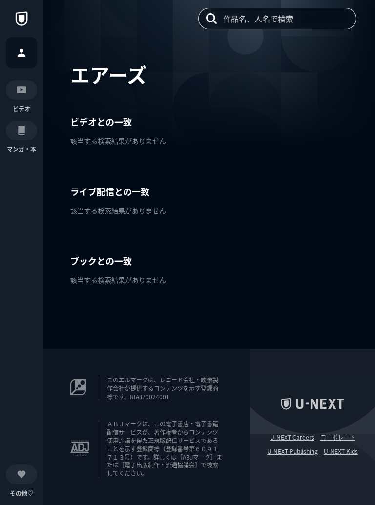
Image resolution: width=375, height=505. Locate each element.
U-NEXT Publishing (292, 451)
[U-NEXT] (21, 18)
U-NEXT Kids (341, 451)
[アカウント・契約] (21, 52)
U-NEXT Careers (292, 437)
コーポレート (337, 437)
